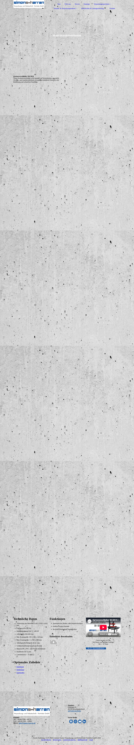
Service (77, 4)
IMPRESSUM (82, 740)
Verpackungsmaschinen (101, 4)
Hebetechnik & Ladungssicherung (92, 8)
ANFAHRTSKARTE (74, 711)
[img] (31, 7)
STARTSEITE (46, 740)
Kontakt (112, 8)
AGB (91, 740)
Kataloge (87, 4)
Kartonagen (20, 673)
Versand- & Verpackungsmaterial (64, 8)
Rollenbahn (20, 670)
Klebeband (20, 667)
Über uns (68, 4)
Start (59, 4)
